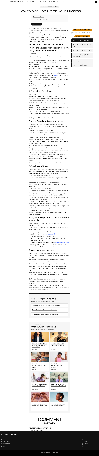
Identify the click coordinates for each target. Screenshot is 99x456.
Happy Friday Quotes (80, 65)
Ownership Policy (65, 454)
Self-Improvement (5, 443)
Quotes (22, 1)
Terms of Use (50, 454)
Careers (40, 454)
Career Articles (4, 445)
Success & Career (42, 1)
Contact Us (84, 439)
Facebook (86, 441)
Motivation (52, 1)
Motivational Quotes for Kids (82, 50)
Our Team (31, 454)
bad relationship (50, 234)
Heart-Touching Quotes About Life (81, 55)
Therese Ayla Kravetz (38, 16)
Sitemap (3, 439)
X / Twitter (86, 443)
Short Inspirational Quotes (81, 40)
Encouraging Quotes (80, 61)
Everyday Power (44, 6)
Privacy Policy (71, 454)
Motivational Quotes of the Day (82, 45)
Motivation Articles (5, 441)
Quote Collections (5, 438)
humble (55, 75)
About (63, 1)
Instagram (86, 446)
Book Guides (4, 446)
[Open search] (96, 1)
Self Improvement (31, 1)
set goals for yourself (62, 242)
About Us (84, 438)
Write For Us (45, 454)
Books (58, 1)
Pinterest (86, 445)
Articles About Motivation (53, 6)
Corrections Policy (57, 454)
